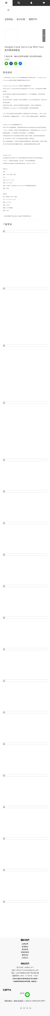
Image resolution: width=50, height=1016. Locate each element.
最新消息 (25, 955)
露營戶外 (33, 19)
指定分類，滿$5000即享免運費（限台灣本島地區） (24, 56)
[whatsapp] (15, 63)
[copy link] (20, 63)
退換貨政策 (25, 952)
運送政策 (25, 949)
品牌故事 (25, 944)
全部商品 (9, 19)
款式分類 (21, 19)
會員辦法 (25, 946)
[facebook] (11, 63)
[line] (6, 63)
